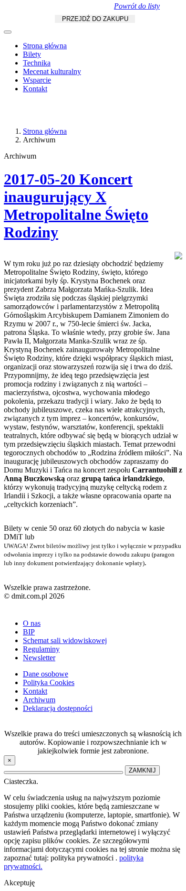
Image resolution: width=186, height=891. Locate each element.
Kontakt (35, 89)
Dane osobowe (45, 674)
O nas (32, 623)
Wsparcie (37, 80)
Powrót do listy (137, 6)
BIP (29, 632)
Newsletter (39, 658)
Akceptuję (19, 883)
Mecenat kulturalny (52, 71)
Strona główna (45, 46)
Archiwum (39, 700)
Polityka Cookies (48, 682)
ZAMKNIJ (142, 770)
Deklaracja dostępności (58, 708)
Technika (37, 63)
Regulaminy (41, 649)
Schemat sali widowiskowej (65, 640)
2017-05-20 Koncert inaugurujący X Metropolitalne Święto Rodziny (76, 206)
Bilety (32, 54)
